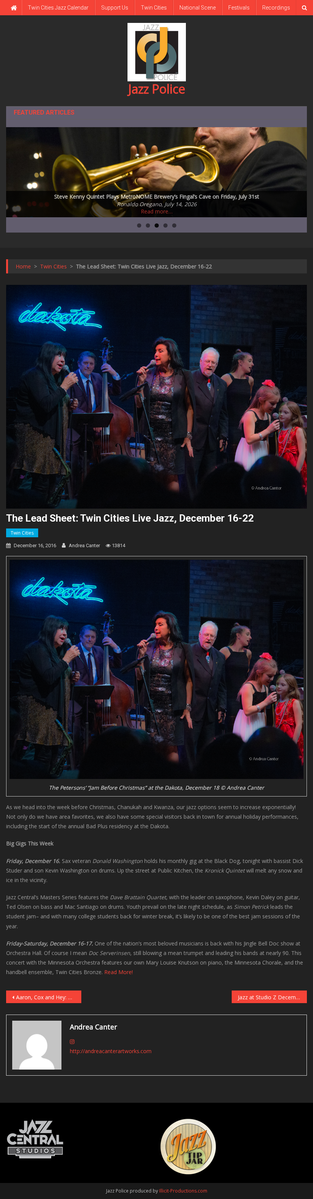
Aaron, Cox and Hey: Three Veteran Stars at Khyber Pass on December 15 (48, 997)
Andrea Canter (84, 545)
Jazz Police (156, 89)
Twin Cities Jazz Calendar (58, 8)
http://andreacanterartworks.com (111, 1051)
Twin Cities (154, 8)
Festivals (239, 8)
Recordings (276, 8)
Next (297, 170)
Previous (15, 170)
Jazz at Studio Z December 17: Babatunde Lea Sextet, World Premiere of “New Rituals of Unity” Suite (272, 997)
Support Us (114, 8)
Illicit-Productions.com (183, 1191)
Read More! (118, 972)
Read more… (157, 211)
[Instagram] (72, 1041)
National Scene (197, 8)
